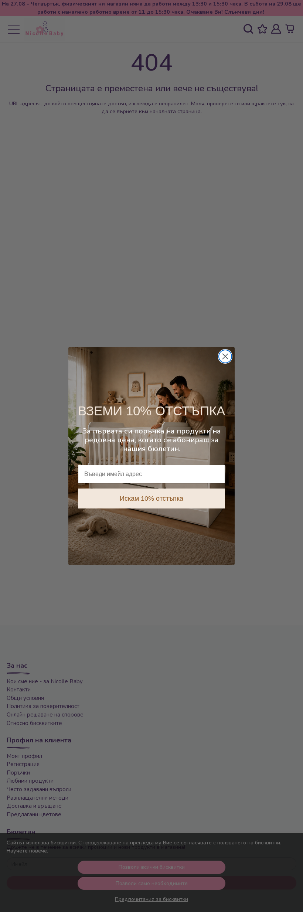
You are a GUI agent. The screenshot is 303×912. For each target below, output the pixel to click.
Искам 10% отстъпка (151, 498)
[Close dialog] (225, 356)
